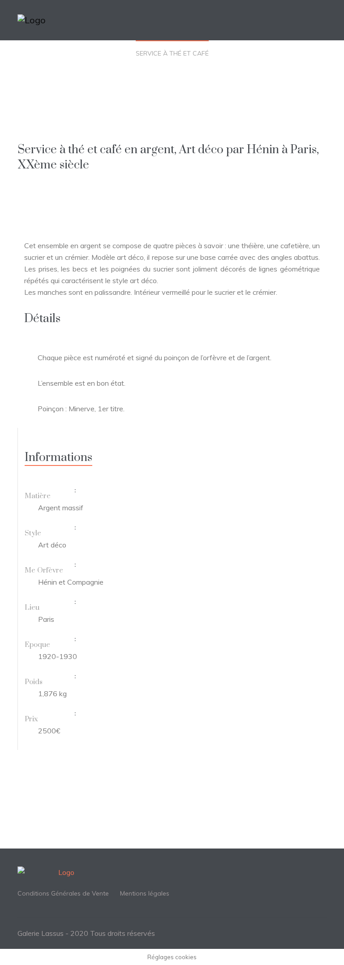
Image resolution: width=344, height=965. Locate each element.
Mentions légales (144, 893)
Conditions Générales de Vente (63, 893)
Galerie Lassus (40, 933)
